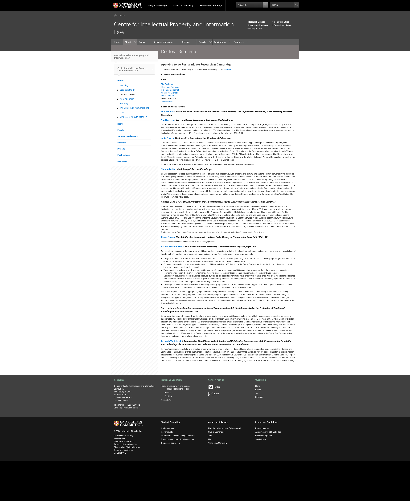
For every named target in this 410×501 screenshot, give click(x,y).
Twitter (216, 387)
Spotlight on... (261, 439)
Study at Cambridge (157, 5)
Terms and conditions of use (176, 389)
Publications (220, 42)
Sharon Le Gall (168, 169)
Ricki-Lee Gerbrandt (170, 90)
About (122, 15)
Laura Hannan (167, 96)
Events (258, 390)
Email (216, 394)
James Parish (167, 101)
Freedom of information (124, 441)
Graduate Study (127, 89)
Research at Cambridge (211, 5)
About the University (183, 5)
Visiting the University (217, 443)
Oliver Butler (167, 111)
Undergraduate (167, 428)
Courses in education (170, 443)
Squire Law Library (282, 25)
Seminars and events (163, 42)
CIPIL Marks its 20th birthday (133, 116)
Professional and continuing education (178, 436)
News (257, 386)
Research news (262, 428)
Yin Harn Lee (167, 119)
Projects (202, 42)
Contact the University (123, 436)
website (227, 69)
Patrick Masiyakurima (172, 246)
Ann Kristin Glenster (169, 93)
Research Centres (256, 22)
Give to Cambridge (216, 432)
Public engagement (263, 436)
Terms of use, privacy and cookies (175, 386)
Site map (259, 397)
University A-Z (120, 453)
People (142, 42)
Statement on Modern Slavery (127, 447)
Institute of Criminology (259, 25)
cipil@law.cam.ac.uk (129, 408)
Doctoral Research (128, 94)
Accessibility (119, 438)
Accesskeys (166, 400)
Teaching (124, 85)
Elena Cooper (168, 237)
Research (186, 42)
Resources (239, 42)
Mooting (124, 103)
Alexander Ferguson (170, 87)
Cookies (168, 396)
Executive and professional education (177, 439)
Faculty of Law (255, 28)
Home (115, 15)
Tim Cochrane (167, 84)
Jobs (257, 393)
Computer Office (281, 22)
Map (210, 439)
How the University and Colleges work (224, 428)
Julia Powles (167, 137)
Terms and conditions (123, 450)
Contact (123, 112)
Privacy (167, 392)
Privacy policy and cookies (125, 444)
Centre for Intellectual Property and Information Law (131, 56)
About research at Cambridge (268, 432)
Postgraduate (167, 432)
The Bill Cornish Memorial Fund (134, 107)
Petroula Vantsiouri (171, 340)
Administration (127, 98)
